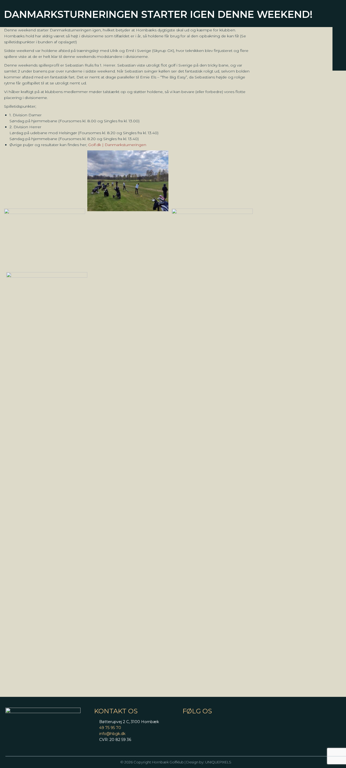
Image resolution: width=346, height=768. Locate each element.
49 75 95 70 (110, 727)
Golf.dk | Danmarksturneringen (117, 144)
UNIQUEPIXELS (218, 762)
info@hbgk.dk (112, 733)
